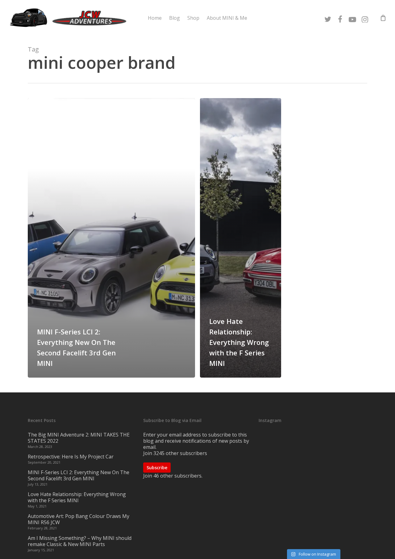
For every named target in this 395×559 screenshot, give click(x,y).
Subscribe (157, 467)
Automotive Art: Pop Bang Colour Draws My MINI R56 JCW (78, 519)
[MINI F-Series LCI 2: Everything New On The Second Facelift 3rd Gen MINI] (111, 238)
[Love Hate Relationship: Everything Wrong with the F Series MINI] (240, 238)
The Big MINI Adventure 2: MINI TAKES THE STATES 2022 (79, 438)
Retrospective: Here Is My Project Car (71, 456)
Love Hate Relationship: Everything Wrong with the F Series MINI (77, 497)
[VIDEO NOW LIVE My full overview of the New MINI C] (313, 489)
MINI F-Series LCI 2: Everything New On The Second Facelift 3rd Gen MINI (78, 475)
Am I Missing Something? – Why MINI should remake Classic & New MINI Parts (79, 541)
